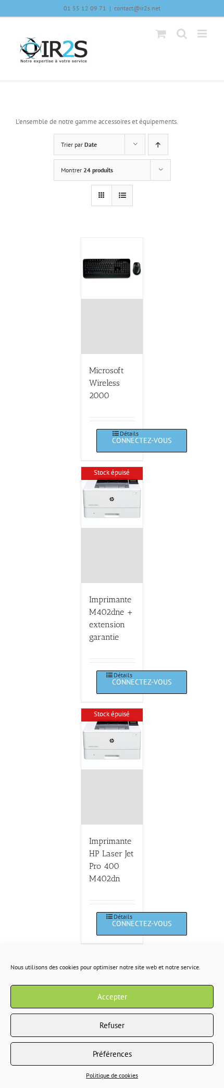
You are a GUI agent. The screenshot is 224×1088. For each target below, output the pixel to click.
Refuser (112, 1025)
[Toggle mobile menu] (202, 33)
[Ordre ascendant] (158, 144)
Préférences (112, 1054)
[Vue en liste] (122, 195)
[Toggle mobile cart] (161, 33)
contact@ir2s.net (137, 8)
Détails (127, 433)
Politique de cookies (112, 1075)
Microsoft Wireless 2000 (106, 382)
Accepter (112, 997)
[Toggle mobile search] (182, 33)
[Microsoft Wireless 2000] (112, 296)
